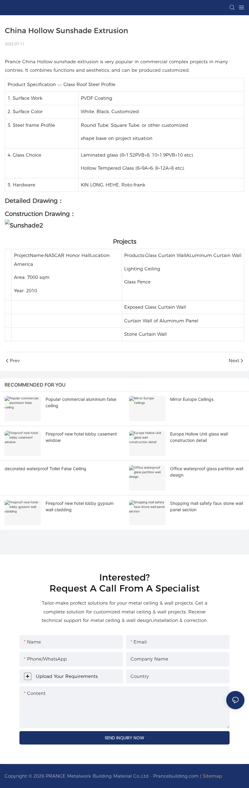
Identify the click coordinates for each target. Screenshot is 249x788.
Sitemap (212, 776)
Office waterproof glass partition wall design (206, 471)
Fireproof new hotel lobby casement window (81, 437)
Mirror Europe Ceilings (191, 399)
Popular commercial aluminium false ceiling (81, 402)
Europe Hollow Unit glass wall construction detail (199, 437)
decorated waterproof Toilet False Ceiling (45, 468)
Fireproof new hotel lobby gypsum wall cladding (80, 506)
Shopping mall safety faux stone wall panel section (206, 506)
